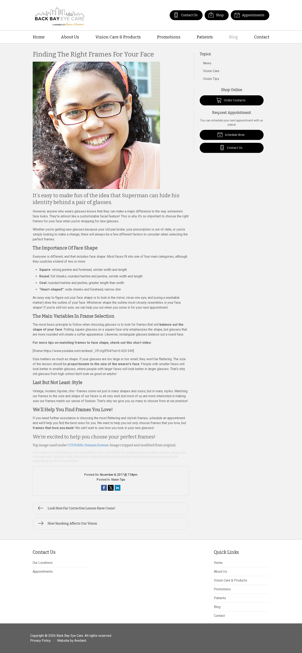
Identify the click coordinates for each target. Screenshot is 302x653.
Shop (219, 15)
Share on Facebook (104, 488)
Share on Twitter (111, 488)
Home (39, 37)
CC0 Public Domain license (88, 445)
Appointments (252, 15)
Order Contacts (234, 100)
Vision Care (211, 71)
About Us (70, 37)
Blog (233, 37)
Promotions (168, 37)
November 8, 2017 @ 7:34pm (118, 474)
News (207, 63)
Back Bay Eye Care (69, 636)
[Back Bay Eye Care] (60, 15)
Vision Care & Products (118, 37)
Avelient (80, 641)
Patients (205, 37)
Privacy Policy (40, 641)
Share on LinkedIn (117, 488)
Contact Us (189, 15)
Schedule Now (234, 135)
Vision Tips (118, 479)
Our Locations (43, 563)
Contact (261, 37)
